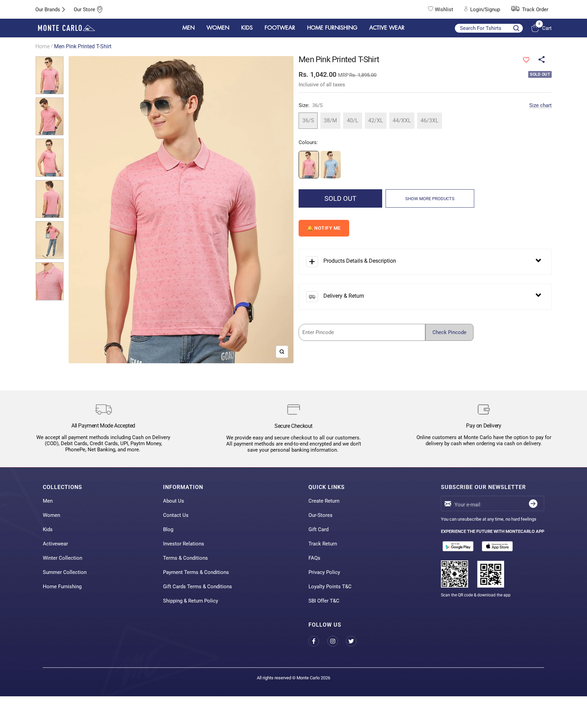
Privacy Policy (324, 572)
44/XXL (402, 120)
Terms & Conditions (185, 558)
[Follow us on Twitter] (355, 641)
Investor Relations (183, 544)
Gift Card (318, 529)
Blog (168, 529)
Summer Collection (65, 572)
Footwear (280, 28)
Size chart (540, 105)
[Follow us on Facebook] (317, 641)
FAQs (314, 558)
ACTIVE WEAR (387, 28)
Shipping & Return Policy (190, 601)
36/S (308, 120)
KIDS (247, 28)
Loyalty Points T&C (330, 586)
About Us (173, 501)
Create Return (323, 501)
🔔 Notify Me (324, 228)
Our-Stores (320, 515)
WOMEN (218, 28)
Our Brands (47, 9)
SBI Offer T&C (323, 601)
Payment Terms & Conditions (196, 572)
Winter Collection (62, 558)
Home (42, 46)
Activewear (55, 544)
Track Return (322, 544)
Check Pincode (449, 332)
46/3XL (430, 120)
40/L (352, 120)
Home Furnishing (62, 586)
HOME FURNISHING (332, 28)
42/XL (375, 120)
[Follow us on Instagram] (336, 641)
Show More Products (430, 198)
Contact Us (176, 515)
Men (48, 501)
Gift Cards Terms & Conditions (197, 586)
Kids (48, 529)
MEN (188, 28)
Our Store (84, 9)
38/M (330, 120)
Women (51, 515)
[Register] (533, 503)
